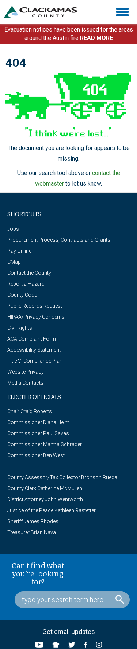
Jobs (13, 229)
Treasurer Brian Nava (31, 532)
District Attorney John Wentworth (45, 499)
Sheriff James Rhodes (32, 521)
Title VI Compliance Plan (34, 361)
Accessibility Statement (34, 350)
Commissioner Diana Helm (38, 422)
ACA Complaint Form (31, 339)
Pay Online (19, 251)
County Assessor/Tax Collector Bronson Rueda (62, 477)
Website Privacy (25, 372)
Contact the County (29, 273)
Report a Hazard (26, 284)
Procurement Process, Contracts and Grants (58, 240)
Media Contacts (25, 383)
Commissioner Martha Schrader (44, 444)
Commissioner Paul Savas (38, 433)
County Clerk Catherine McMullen (44, 488)
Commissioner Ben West (36, 455)
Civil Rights (19, 328)
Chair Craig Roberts (29, 411)
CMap (14, 262)
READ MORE (96, 37)
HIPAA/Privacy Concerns (36, 317)
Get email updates (68, 631)
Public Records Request (34, 306)
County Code (22, 295)
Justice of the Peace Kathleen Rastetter (51, 510)
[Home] (43, 12)
